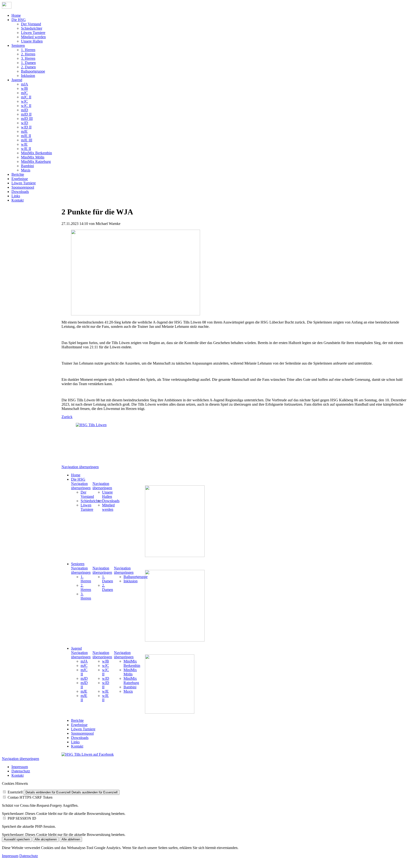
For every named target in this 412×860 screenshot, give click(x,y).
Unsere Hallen (32, 41)
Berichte (17, 174)
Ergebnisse (19, 179)
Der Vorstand (31, 24)
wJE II (26, 149)
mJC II (26, 97)
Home (16, 15)
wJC (24, 101)
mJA (24, 84)
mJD (24, 110)
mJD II (26, 114)
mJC (24, 93)
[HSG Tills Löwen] (95, 442)
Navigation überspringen (80, 467)
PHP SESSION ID (22, 818)
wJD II (26, 127)
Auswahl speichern (17, 839)
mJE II (26, 136)
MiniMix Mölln (32, 157)
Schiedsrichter (31, 28)
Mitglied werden (33, 37)
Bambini (27, 166)
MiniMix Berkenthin (36, 153)
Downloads (20, 192)
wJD (24, 123)
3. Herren (28, 58)
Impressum (19, 767)
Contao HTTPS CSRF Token (30, 797)
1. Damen (28, 63)
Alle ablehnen (71, 839)
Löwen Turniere (33, 33)
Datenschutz (20, 771)
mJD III (27, 119)
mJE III (26, 140)
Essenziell (15, 792)
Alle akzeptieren (46, 839)
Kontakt (17, 200)
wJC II (26, 106)
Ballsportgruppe (33, 71)
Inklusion (28, 76)
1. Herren (28, 50)
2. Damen (28, 67)
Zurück (67, 417)
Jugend (16, 80)
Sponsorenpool (22, 187)
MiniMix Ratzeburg (36, 161)
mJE (24, 131)
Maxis (25, 170)
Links (15, 196)
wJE (24, 144)
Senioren (18, 45)
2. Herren (28, 54)
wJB (24, 88)
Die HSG (18, 20)
